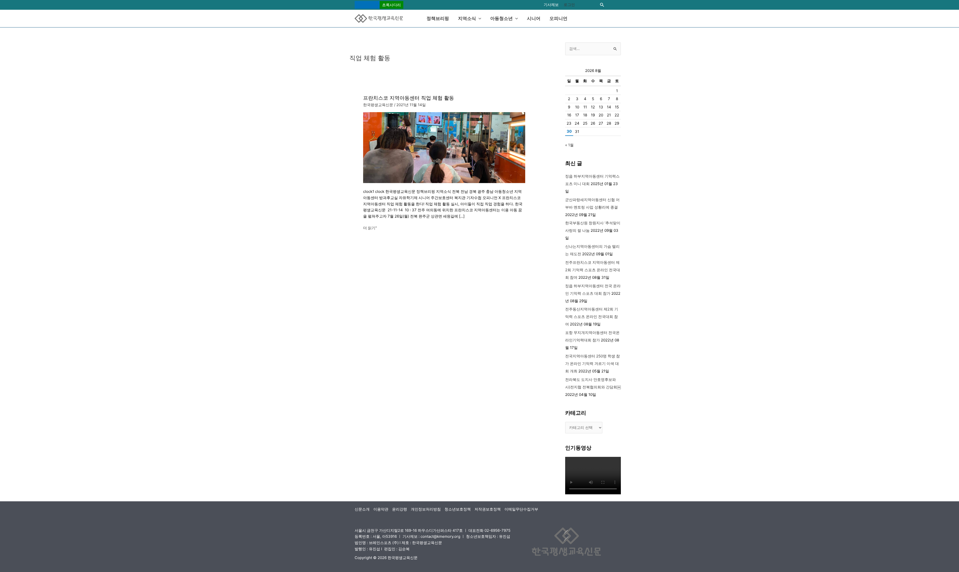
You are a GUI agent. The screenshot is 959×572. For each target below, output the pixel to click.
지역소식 (467, 18)
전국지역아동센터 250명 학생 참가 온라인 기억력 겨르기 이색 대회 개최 (592, 363)
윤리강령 (399, 509)
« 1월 (569, 145)
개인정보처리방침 (426, 509)
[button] (379, 5)
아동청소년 (501, 18)
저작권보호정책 (488, 509)
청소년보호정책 (458, 509)
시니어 (533, 18)
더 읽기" (370, 227)
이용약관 (380, 509)
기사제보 (551, 4)
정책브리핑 (438, 18)
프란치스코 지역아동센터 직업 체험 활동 (408, 98)
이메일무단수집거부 (521, 509)
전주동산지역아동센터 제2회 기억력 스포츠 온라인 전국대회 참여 (591, 316)
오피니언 (558, 18)
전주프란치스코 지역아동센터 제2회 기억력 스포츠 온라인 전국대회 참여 (592, 270)
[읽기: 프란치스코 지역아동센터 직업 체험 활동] (444, 147)
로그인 (569, 4)
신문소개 (362, 509)
